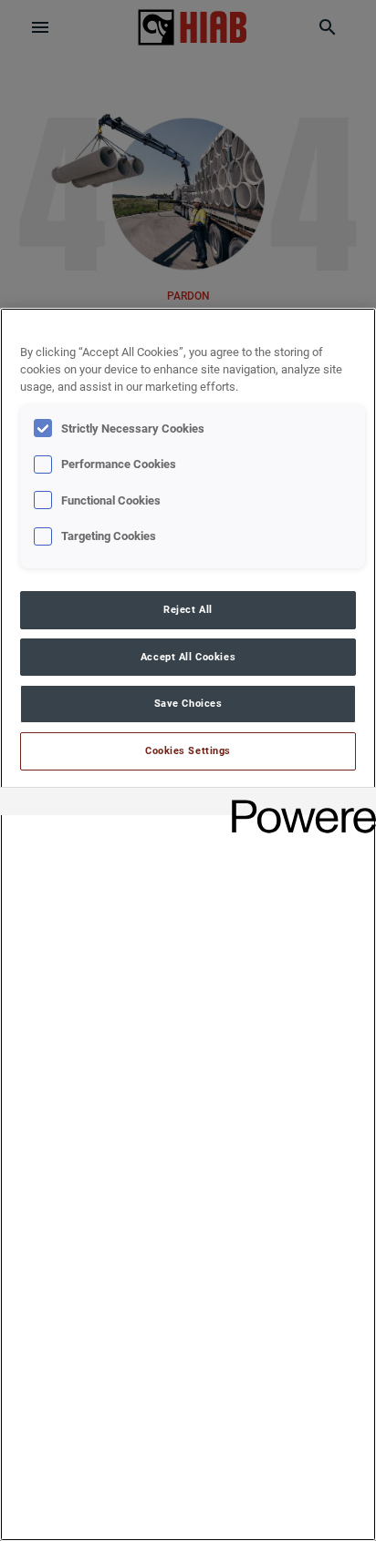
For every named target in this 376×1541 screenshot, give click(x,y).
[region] (188, 924)
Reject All (188, 609)
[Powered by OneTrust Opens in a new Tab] (297, 803)
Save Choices (188, 703)
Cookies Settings (188, 750)
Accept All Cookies (188, 656)
